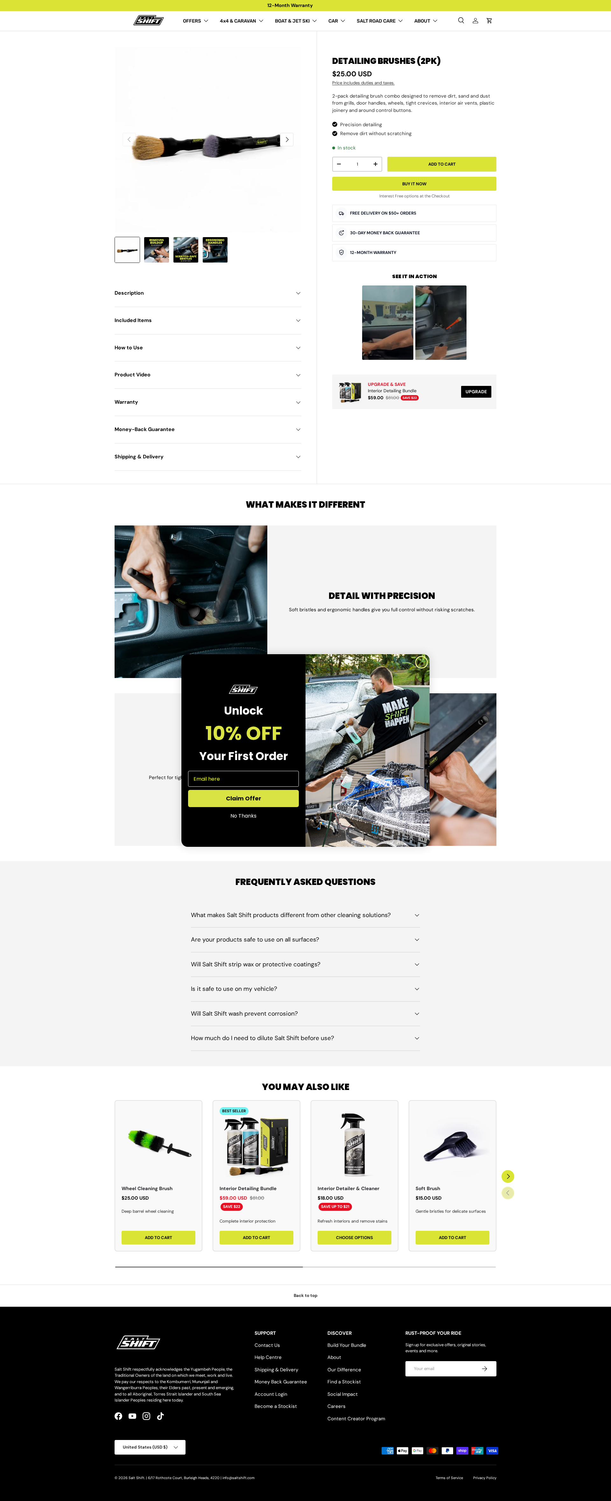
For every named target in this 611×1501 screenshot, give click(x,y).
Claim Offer (243, 798)
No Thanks (243, 816)
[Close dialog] (421, 662)
